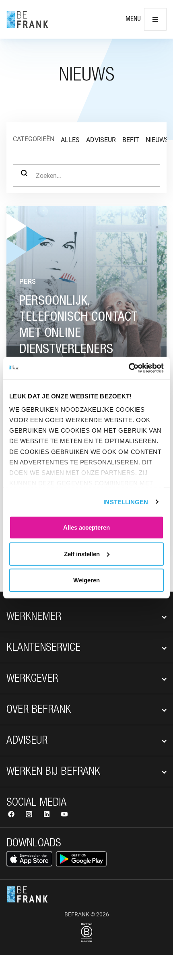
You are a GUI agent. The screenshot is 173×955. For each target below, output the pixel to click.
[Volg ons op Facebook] (12, 815)
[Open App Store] (29, 858)
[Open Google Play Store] (81, 858)
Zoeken (24, 175)
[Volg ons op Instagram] (29, 815)
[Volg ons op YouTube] (64, 815)
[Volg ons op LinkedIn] (47, 815)
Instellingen (125, 501)
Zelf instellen (82, 553)
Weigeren (86, 580)
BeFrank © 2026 (86, 914)
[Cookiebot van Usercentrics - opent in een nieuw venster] (128, 368)
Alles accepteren (86, 527)
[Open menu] (155, 19)
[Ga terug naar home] (27, 19)
